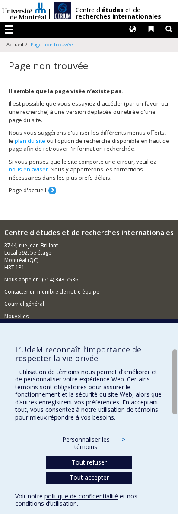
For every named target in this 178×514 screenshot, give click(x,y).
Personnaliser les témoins (93, 443)
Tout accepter (89, 477)
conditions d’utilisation (46, 503)
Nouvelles (16, 316)
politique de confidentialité (81, 496)
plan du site (30, 141)
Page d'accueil (27, 190)
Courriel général (24, 303)
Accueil (14, 44)
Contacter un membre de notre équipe (51, 291)
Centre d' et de (118, 13)
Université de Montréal (24, 10)
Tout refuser (89, 462)
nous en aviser (28, 169)
